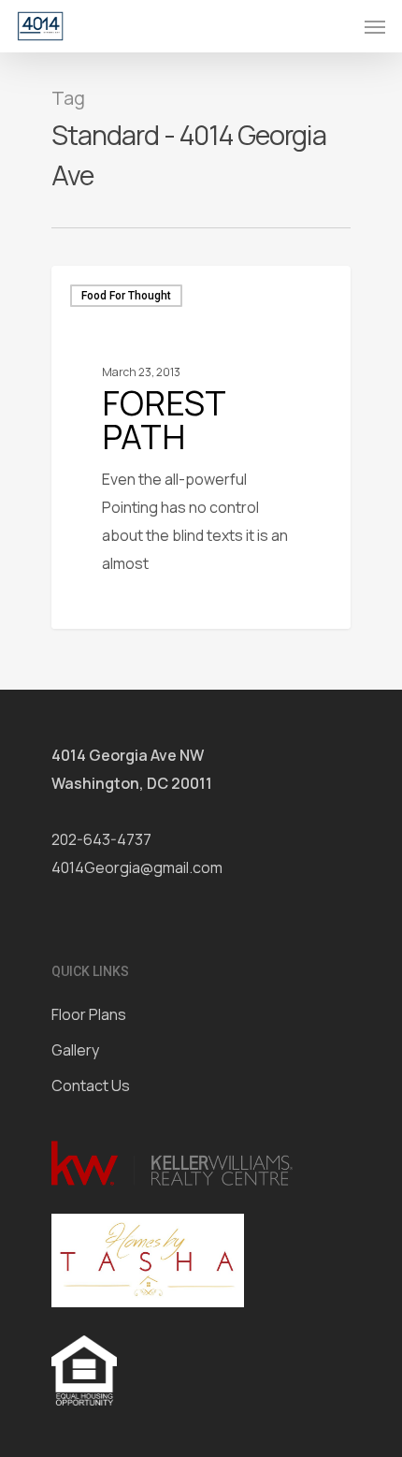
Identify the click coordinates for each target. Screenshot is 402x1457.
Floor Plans (88, 1014)
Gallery (75, 1050)
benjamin (113, 606)
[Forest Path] (201, 447)
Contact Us (90, 1085)
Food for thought (126, 295)
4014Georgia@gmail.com (137, 867)
